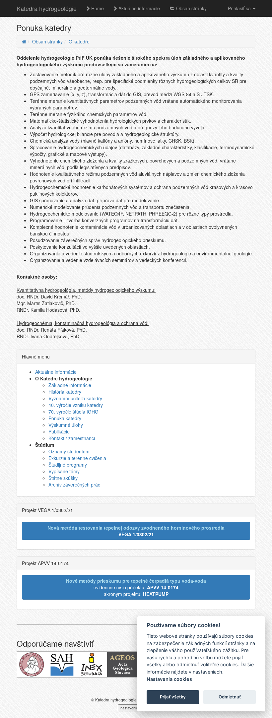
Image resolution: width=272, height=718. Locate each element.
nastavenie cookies (136, 707)
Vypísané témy (64, 471)
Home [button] (97, 8)
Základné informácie (69, 385)
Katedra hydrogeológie (47, 8)
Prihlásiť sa (240, 8)
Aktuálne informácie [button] (138, 8)
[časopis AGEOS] (122, 664)
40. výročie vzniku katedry (75, 405)
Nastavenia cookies (169, 679)
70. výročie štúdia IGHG (73, 411)
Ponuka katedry (64, 418)
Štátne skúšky (63, 478)
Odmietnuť (230, 696)
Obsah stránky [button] (191, 8)
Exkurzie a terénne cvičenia (77, 458)
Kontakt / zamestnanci (71, 438)
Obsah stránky (47, 41)
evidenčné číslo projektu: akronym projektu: (136, 587)
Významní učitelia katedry (75, 398)
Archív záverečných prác (74, 484)
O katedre (79, 41)
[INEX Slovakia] (92, 664)
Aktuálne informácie (56, 371)
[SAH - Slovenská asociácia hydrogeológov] (62, 664)
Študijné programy (67, 464)
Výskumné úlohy (65, 425)
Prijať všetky (173, 696)
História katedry (64, 391)
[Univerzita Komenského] (32, 664)
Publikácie (59, 431)
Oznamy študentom (69, 451)
